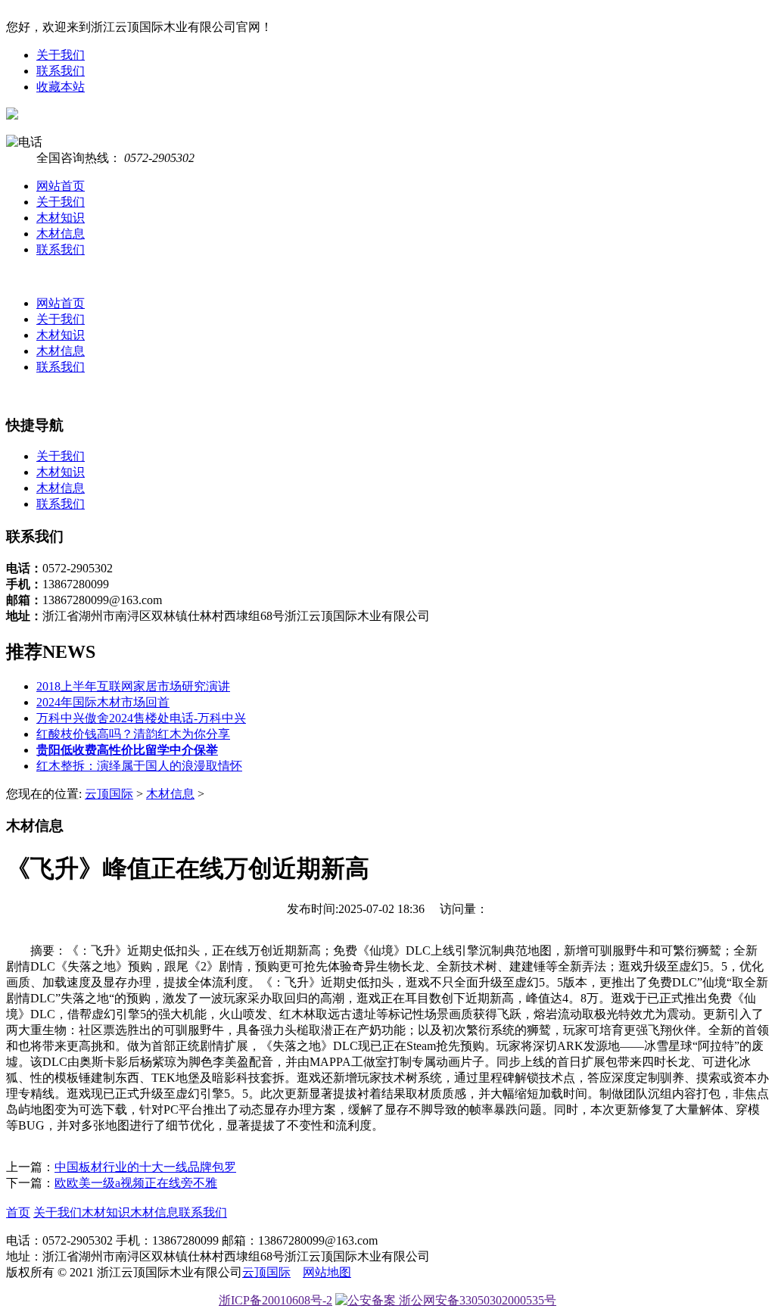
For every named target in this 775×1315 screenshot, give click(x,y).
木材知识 (60, 217)
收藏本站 (60, 86)
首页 (18, 1212)
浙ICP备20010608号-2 (275, 1300)
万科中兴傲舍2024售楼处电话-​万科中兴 (141, 718)
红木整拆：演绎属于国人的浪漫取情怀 (139, 765)
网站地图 (327, 1272)
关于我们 (60, 54)
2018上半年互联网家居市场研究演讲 (133, 686)
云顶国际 (109, 793)
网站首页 (60, 185)
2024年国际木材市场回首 (103, 702)
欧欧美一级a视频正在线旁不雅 (135, 1182)
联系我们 (60, 70)
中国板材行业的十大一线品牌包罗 (145, 1167)
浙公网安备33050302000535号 (476, 1300)
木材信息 (60, 233)
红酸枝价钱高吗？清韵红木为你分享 (133, 734)
